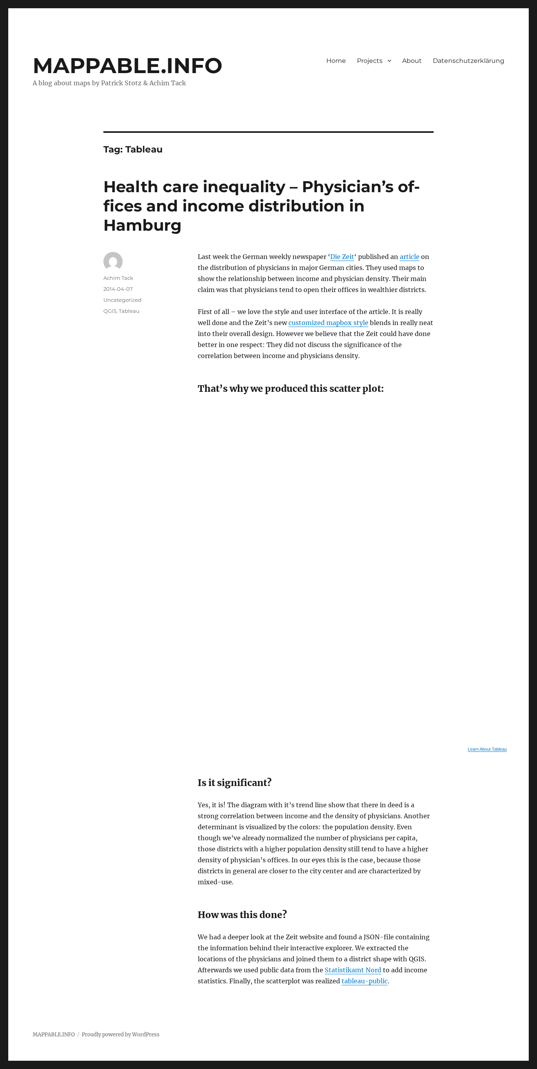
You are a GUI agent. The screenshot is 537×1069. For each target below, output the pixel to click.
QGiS (109, 311)
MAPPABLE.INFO (128, 65)
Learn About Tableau (487, 749)
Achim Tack (118, 278)
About (412, 60)
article (409, 257)
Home (336, 60)
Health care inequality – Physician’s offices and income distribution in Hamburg (261, 206)
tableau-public (365, 981)
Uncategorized (122, 300)
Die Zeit (342, 257)
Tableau (129, 311)
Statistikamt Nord (353, 970)
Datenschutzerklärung (468, 60)
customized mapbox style (328, 323)
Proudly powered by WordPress (121, 1034)
